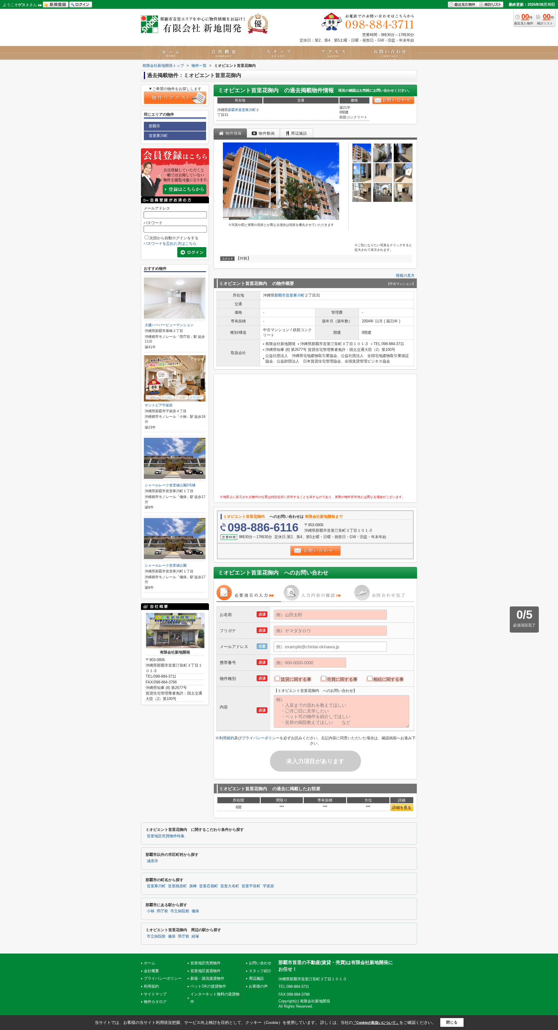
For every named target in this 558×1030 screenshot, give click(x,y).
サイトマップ (155, 994)
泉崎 (193, 886)
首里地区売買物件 (205, 963)
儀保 (195, 911)
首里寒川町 (247, 110)
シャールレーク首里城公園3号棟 (170, 485)
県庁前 (162, 911)
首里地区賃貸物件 (205, 971)
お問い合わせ (260, 963)
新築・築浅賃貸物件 (207, 978)
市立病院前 (179, 911)
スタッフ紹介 (260, 971)
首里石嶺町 (208, 886)
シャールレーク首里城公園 (166, 565)
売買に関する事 (342, 679)
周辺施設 (256, 978)
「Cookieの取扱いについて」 (376, 1023)
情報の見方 (405, 275)
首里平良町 (251, 886)
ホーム (149, 963)
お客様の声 (258, 986)
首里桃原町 (177, 886)
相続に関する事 (388, 679)
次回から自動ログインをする (173, 238)
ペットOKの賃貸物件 (208, 986)
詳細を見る (401, 807)
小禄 (150, 911)
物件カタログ (155, 1001)
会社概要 (151, 971)
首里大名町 (229, 886)
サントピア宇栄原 (159, 405)
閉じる (451, 1022)
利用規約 (226, 738)
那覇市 (233, 110)
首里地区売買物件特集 (166, 836)
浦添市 (152, 861)
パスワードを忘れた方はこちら (170, 243)
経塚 (195, 936)
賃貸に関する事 (296, 679)
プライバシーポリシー (261, 738)
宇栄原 (268, 886)
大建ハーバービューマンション (169, 325)
